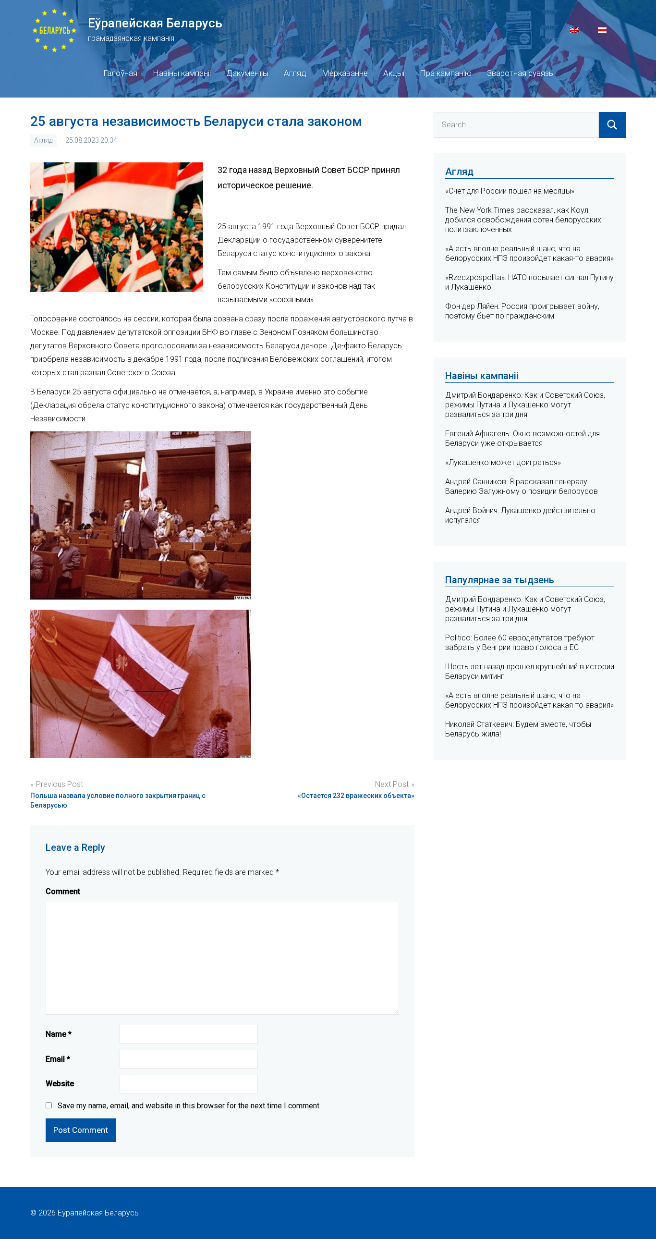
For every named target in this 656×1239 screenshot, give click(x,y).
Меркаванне (345, 73)
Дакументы (247, 73)
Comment (63, 891)
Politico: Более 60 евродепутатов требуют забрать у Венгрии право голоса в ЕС (520, 642)
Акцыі (393, 73)
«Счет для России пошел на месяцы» (509, 191)
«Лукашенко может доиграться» (503, 462)
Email (58, 1059)
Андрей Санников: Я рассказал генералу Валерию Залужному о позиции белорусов (521, 486)
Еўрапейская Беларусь (155, 23)
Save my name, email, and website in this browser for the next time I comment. (189, 1105)
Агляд (295, 73)
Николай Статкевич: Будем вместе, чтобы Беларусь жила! (518, 729)
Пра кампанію (446, 73)
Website (60, 1083)
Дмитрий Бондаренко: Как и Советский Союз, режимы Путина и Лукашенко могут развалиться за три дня (525, 405)
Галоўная (120, 73)
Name (59, 1034)
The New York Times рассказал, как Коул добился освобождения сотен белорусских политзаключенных (523, 220)
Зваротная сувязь (520, 73)
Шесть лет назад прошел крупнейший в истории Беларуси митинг (529, 671)
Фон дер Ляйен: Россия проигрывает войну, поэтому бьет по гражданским (522, 311)
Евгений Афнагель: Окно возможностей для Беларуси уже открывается (522, 438)
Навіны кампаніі (182, 73)
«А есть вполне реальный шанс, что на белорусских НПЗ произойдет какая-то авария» (529, 253)
